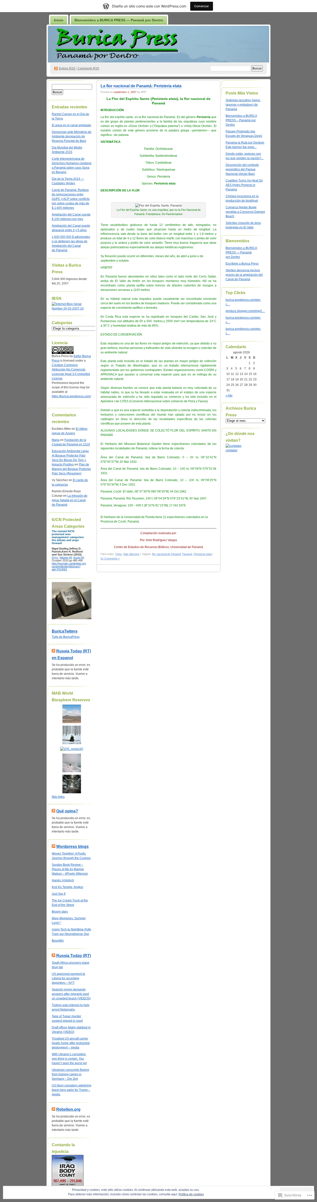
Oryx (55, 557)
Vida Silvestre (131, 554)
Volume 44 (65, 557)
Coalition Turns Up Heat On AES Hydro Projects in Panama (244, 185)
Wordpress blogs (72, 846)
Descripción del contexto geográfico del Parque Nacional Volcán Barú (242, 169)
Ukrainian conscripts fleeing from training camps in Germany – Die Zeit (70, 1074)
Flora (118, 554)
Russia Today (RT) (73, 956)
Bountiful (58, 940)
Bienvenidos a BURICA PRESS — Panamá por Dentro (119, 20)
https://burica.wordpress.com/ (71, 396)
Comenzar (201, 6)
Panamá (187, 554)
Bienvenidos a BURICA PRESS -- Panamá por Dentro (241, 120)
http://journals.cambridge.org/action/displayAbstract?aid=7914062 (69, 566)
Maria (55, 440)
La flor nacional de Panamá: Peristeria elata (141, 86)
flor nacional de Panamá (166, 554)
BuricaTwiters (65, 631)
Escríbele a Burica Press (242, 263)
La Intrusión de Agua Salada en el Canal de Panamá (69, 500)
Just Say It (58, 893)
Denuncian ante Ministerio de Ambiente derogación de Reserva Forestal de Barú (71, 136)
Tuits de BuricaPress (65, 637)
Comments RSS (88, 68)
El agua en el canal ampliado (71, 125)
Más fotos (58, 797)
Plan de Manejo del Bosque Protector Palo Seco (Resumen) (71, 469)
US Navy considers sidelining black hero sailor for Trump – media (71, 1090)
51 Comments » (110, 558)
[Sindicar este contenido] (53, 651)
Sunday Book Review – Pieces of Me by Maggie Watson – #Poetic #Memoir (70, 869)
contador (232, 450)
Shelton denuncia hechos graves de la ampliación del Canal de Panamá (244, 275)
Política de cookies (191, 1194)
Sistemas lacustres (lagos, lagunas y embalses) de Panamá (243, 104)
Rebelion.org (68, 1109)
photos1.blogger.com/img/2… (245, 311)
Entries (67, 68)
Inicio (58, 20)
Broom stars (60, 911)
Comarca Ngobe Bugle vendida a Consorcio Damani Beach (245, 212)
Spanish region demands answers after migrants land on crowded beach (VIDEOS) (71, 994)
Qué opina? (67, 811)
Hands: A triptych (63, 880)
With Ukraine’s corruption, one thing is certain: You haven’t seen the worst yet (69, 1058)
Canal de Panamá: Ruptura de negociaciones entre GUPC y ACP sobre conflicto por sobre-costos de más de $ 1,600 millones (71, 199)
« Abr (229, 395)
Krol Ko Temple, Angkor (67, 887)
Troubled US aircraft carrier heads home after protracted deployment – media (71, 1043)
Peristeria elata (202, 554)
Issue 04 (78, 557)
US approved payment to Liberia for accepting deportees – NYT (68, 978)
